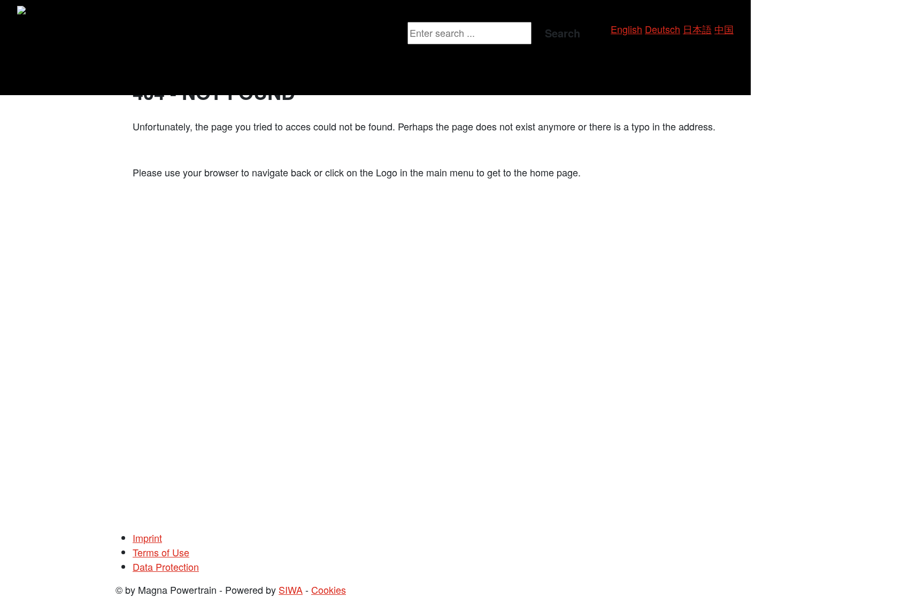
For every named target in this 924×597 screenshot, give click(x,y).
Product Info (47, 33)
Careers (311, 33)
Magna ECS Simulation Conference (158, 56)
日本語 (697, 29)
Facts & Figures (369, 56)
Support (99, 33)
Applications (47, 56)
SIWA (291, 589)
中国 (724, 29)
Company (357, 33)
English (626, 29)
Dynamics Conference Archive (146, 79)
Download (263, 33)
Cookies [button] (328, 589)
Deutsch (662, 29)
